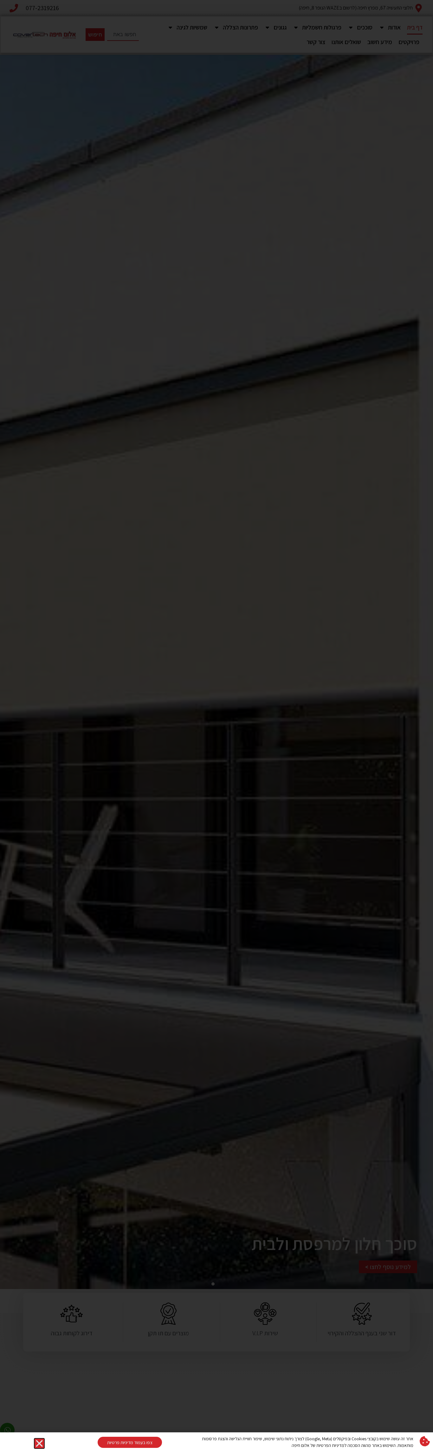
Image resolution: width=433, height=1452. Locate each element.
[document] (216, 726)
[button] (39, 1443)
